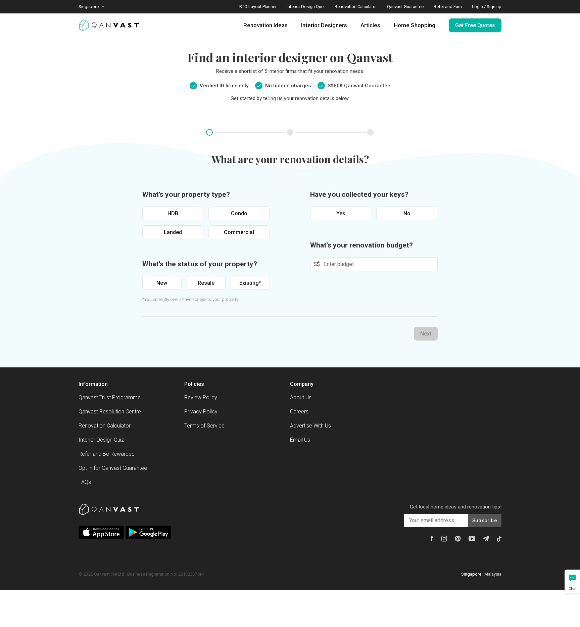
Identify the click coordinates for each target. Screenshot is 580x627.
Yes (340, 213)
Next (425, 333)
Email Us (300, 440)
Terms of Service (204, 425)
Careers (299, 411)
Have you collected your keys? (359, 194)
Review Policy (200, 397)
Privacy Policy (201, 411)
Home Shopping (414, 25)
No (406, 213)
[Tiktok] (499, 539)
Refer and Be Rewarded (107, 454)
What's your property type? (186, 194)
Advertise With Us (310, 425)
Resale (206, 283)
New (161, 283)
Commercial (239, 232)
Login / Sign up (486, 6)
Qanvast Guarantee (405, 6)
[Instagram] (444, 539)
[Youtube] (472, 539)
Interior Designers (324, 25)
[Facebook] (432, 538)
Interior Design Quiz (306, 6)
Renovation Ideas (265, 25)
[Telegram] (486, 538)
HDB (172, 213)
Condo (239, 213)
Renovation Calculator (356, 6)
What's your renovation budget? (361, 245)
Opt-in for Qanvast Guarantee (113, 468)
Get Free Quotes (475, 25)
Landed (173, 232)
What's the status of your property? (199, 264)
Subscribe (484, 521)
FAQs (85, 482)
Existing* (250, 283)
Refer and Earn (448, 6)
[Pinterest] (458, 539)
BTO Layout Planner (258, 6)
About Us (300, 397)
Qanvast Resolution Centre (110, 411)
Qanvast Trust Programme (110, 397)
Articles (370, 25)
